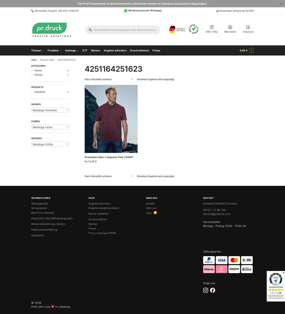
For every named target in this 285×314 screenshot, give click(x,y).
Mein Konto (230, 31)
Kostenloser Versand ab (232, 10)
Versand (232, 203)
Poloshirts (40, 91)
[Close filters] (70, 66)
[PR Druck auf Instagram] (205, 290)
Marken (93, 224)
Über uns (151, 208)
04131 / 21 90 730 (214, 210)
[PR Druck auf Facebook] (212, 290)
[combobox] (50, 110)
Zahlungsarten (39, 203)
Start (34, 60)
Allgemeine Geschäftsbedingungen (52, 218)
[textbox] (50, 110)
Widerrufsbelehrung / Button (48, 224)
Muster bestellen (98, 213)
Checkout (248, 31)
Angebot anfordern (100, 203)
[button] (247, 51)
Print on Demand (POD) (102, 233)
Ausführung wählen (111, 168)
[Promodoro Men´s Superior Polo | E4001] (111, 119)
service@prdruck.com (217, 214)
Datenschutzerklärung (44, 229)
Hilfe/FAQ (219, 203)
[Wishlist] (132, 89)
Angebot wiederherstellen (104, 208)
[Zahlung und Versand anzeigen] (228, 264)
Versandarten (39, 208)
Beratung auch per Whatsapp (145, 10)
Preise (92, 228)
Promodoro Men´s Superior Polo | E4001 (109, 157)
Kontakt (150, 203)
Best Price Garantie (42, 212)
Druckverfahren (98, 219)
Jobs (149, 213)
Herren (38, 70)
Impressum (37, 235)
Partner (39, 74)
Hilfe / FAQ (211, 31)
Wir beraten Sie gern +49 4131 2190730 (57, 10)
